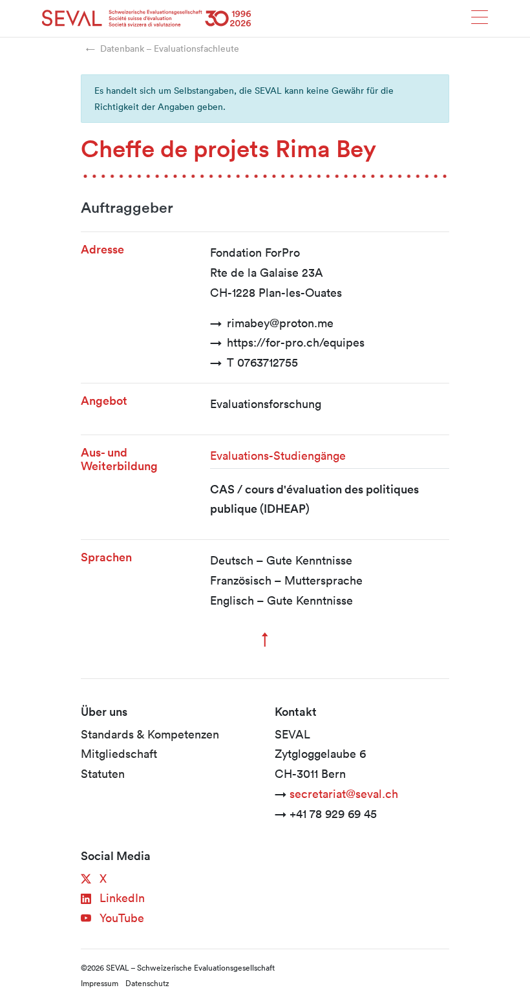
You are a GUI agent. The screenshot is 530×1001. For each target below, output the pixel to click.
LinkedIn (120, 897)
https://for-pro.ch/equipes (296, 342)
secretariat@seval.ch (344, 793)
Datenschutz (147, 983)
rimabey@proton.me (280, 322)
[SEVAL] (146, 18)
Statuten (103, 773)
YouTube (120, 917)
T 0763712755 (262, 362)
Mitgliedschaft (119, 753)
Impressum (99, 983)
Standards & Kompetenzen (150, 734)
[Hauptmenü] (479, 21)
